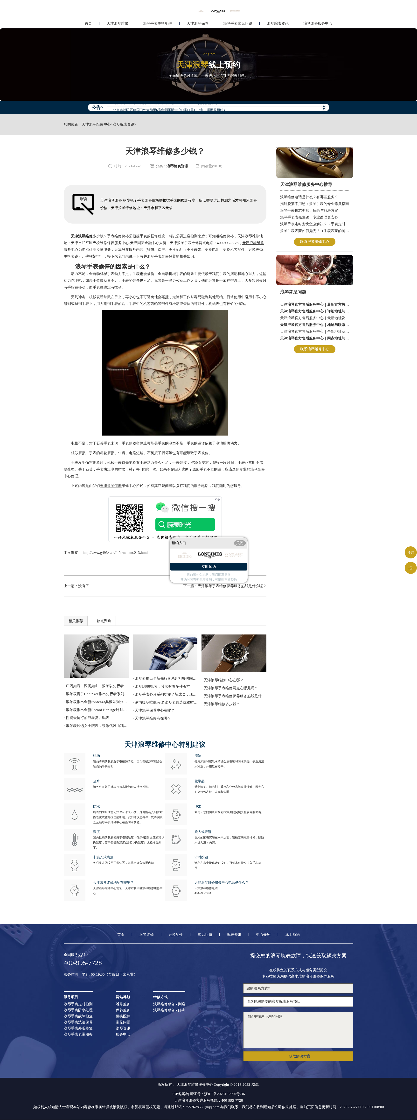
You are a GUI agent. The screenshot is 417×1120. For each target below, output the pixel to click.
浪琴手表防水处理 (78, 1010)
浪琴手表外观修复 (78, 1028)
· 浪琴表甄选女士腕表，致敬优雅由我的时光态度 (96, 726)
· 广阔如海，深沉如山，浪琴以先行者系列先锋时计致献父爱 (96, 686)
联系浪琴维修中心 (314, 242)
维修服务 (123, 1004)
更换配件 (175, 935)
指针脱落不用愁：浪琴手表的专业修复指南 (314, 204)
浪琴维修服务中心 (317, 23)
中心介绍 (263, 935)
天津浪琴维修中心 (96, 124)
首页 (88, 23)
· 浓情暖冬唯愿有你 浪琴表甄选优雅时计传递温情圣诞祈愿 (165, 702)
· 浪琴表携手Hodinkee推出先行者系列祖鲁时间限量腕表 (96, 694)
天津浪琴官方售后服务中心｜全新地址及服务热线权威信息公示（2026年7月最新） (314, 331)
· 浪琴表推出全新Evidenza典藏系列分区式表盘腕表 (96, 702)
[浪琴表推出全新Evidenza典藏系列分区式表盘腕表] (165, 652)
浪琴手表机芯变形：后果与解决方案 (309, 210)
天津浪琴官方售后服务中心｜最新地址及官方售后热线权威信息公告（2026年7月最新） (314, 318)
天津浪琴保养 (197, 23)
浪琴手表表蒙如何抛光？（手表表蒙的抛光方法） (314, 231)
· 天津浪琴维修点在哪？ (152, 718)
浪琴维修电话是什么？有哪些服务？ (309, 197)
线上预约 (292, 935)
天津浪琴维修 (117, 23)
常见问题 (205, 935)
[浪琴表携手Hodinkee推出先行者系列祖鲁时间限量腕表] (96, 656)
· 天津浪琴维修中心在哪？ (222, 680)
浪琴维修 (146, 935)
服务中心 (123, 1034)
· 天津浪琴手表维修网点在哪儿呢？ (230, 688)
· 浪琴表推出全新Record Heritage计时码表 (96, 710)
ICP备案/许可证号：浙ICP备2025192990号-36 (208, 1094)
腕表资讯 (234, 935)
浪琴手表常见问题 (237, 23)
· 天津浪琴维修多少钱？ (221, 704)
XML (255, 1084)
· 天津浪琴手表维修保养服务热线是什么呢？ (234, 696)
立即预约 (209, 567)
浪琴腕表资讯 (278, 23)
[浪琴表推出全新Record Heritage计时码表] (234, 653)
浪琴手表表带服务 (78, 1034)
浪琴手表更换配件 (157, 23)
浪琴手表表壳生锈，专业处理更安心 (309, 217)
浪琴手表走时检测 (78, 1004)
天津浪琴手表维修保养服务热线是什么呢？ (232, 586)
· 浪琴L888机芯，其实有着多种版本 (161, 686)
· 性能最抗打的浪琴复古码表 (86, 718)
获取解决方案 (300, 1056)
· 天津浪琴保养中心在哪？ (154, 710)
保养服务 (123, 1010)
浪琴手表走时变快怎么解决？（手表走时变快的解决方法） (314, 224)
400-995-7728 (203, 893)
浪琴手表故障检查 (78, 1016)
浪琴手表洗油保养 (78, 1022)
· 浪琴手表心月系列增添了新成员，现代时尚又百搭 (165, 694)
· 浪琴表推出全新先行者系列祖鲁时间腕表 (165, 678)
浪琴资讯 (123, 1028)
